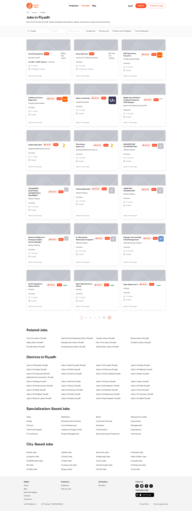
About (26, 485)
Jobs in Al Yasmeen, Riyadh (142, 394)
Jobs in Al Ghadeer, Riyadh (37, 394)
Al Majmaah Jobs (103, 456)
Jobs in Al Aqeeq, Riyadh (36, 369)
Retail (98, 417)
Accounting (136, 421)
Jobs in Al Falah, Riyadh (70, 394)
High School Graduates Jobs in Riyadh (77, 338)
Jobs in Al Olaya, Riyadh (106, 381)
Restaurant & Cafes (139, 417)
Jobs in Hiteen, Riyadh (140, 373)
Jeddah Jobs (66, 452)
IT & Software (32, 433)
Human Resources (69, 425)
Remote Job (104, 31)
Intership (27, 496)
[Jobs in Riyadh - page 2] (109, 317)
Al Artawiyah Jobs (138, 465)
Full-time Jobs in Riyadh (36, 338)
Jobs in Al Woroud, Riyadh (107, 369)
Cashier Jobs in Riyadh (105, 338)
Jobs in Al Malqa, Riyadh (36, 381)
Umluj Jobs (135, 469)
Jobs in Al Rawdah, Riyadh (37, 365)
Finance (29, 425)
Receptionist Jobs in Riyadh (72, 342)
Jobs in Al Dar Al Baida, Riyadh (108, 373)
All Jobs (34, 12)
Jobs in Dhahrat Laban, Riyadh (38, 398)
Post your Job (66, 489)
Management (136, 425)
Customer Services (104, 421)
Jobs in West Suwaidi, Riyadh (73, 365)
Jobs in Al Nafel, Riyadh (36, 390)
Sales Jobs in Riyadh (34, 342)
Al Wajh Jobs (31, 469)
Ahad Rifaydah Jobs (34, 460)
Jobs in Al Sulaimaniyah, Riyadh (39, 385)
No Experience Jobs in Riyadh (73, 346)
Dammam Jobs (102, 452)
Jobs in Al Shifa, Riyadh (70, 369)
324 (104, 317)
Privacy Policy (144, 504)
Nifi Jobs (30, 465)
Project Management (70, 433)
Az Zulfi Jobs (101, 469)
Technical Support (34, 429)
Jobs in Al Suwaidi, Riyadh (107, 365)
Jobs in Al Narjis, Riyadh (71, 398)
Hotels (29, 421)
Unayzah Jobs (136, 460)
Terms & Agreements (160, 504)
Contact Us (28, 499)
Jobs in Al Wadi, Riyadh (140, 385)
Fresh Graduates (142, 31)
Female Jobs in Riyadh (35, 346)
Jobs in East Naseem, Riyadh (108, 385)
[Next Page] (109, 317)
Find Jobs (85, 5)
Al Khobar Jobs (137, 452)
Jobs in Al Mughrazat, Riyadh (108, 394)
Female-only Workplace (121, 31)
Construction (101, 429)
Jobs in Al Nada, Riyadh (140, 365)
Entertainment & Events (71, 421)
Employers (74, 5)
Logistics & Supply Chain (71, 429)
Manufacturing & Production (108, 433)
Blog (94, 5)
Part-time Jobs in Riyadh (106, 342)
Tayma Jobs (101, 460)
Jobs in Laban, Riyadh (140, 381)
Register (141, 5)
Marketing (65, 417)
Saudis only (90, 31)
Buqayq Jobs (66, 469)
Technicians (136, 433)
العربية (130, 5)
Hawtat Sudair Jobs (104, 465)
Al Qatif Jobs (66, 460)
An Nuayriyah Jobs (69, 465)
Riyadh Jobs (31, 452)
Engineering (136, 429)
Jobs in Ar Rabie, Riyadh (140, 398)
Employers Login (156, 5)
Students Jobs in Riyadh (141, 342)
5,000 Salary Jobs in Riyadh (107, 346)
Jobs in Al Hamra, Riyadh (71, 373)
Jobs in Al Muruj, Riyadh (71, 385)
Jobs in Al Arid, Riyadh (140, 390)
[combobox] (61, 31)
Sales (28, 417)
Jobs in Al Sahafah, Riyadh (107, 390)
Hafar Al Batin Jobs (138, 456)
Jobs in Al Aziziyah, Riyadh (72, 390)
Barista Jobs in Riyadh (140, 338)
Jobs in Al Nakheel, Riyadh (141, 369)
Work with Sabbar (30, 492)
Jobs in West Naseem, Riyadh (108, 398)
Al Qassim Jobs (32, 456)
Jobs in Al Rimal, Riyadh (71, 381)
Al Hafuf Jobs (66, 456)
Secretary (100, 425)
